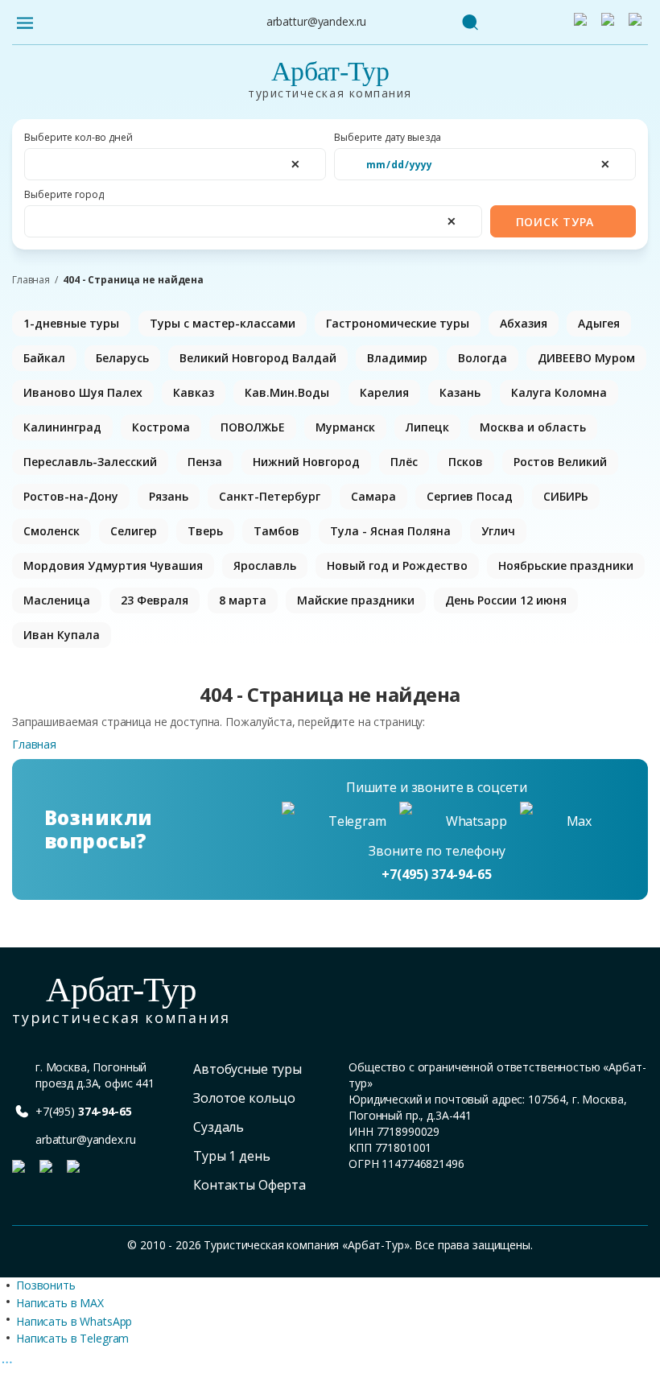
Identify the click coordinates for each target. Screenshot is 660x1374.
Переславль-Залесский (90, 461)
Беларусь (122, 357)
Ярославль (264, 565)
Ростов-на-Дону (70, 496)
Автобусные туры (247, 1069)
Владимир (397, 357)
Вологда (482, 357)
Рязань (168, 496)
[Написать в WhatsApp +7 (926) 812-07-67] (611, 22)
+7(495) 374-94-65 (437, 874)
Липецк (427, 427)
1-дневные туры (71, 323)
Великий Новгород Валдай (257, 357)
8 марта (242, 600)
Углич (498, 530)
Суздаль (218, 1127)
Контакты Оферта (249, 1185)
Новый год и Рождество (397, 565)
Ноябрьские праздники (565, 565)
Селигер (133, 530)
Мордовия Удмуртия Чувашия (113, 565)
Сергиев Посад (470, 496)
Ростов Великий (560, 461)
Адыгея (599, 323)
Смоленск (51, 530)
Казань (460, 392)
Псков (465, 461)
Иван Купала (61, 634)
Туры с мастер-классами (222, 323)
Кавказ (193, 392)
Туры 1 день (231, 1156)
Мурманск (345, 427)
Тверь (205, 530)
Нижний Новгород (306, 461)
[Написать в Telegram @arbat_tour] (583, 22)
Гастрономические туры (397, 323)
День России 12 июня (506, 600)
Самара (373, 496)
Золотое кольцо (244, 1098)
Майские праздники (356, 600)
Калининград (62, 427)
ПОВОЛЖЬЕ (253, 427)
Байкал (44, 357)
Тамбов (276, 530)
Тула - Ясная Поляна (390, 530)
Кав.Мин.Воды (287, 392)
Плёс (404, 461)
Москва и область (533, 427)
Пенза (205, 461)
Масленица (56, 600)
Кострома (161, 427)
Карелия (384, 392)
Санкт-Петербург (269, 496)
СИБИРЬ (565, 496)
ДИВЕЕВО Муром (586, 357)
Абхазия (523, 323)
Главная (31, 280)
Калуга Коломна (559, 392)
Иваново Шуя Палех (82, 392)
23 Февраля (154, 600)
